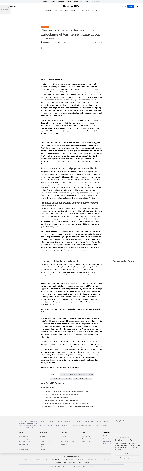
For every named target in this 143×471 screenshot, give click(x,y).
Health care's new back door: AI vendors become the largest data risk (67, 391)
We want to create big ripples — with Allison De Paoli (61, 400)
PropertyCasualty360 (41, 459)
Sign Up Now (127, 453)
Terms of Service (87, 439)
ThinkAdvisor (27, 459)
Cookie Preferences (92, 466)
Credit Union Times (68, 459)
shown (51, 180)
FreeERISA (69, 1)
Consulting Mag (104, 459)
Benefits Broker (23, 436)
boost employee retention (64, 267)
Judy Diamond (60, 1)
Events (42, 444)
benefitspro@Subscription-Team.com (30, 428)
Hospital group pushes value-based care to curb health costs (64, 394)
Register (131, 6)
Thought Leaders (95, 1)
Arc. (56, 466)
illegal (94, 126)
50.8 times (84, 283)
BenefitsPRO (55, 459)
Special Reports (23, 444)
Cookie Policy (86, 436)
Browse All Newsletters (122, 458)
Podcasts (45, 1)
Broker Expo (12, 6)
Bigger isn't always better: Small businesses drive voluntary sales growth (68, 407)
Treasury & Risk (91, 459)
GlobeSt (80, 459)
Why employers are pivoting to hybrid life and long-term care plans (66, 403)
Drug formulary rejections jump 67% (55, 397)
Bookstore (86, 1)
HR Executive (57, 462)
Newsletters (122, 6)
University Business (84, 462)
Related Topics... (53, 375)
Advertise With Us (66, 439)
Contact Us (64, 444)
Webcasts (52, 1)
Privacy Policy (86, 441)
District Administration (70, 462)
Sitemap (42, 449)
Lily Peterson (51, 38)
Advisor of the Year (24, 449)
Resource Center (77, 1)
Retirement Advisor (24, 441)
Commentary (44, 27)
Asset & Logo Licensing (68, 441)
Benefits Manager (24, 439)
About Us (63, 436)
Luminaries (22, 446)
